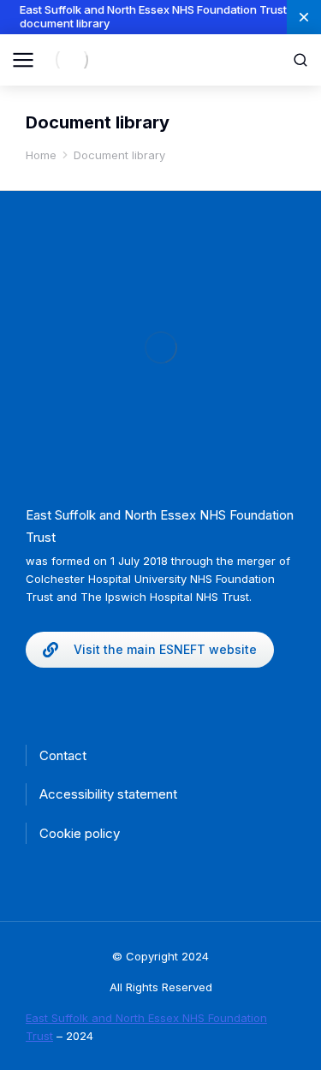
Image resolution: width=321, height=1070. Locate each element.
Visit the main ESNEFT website (165, 649)
